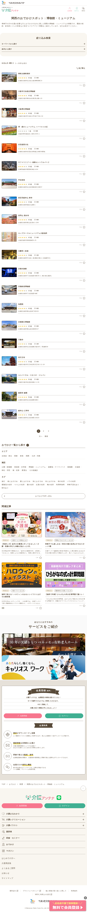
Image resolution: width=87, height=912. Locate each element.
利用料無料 (60, 484)
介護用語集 (6, 863)
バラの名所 (71, 481)
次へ (40, 436)
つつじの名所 (19, 484)
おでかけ (10, 844)
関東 (16, 456)
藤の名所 (30, 484)
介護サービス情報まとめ (19, 540)
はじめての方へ (8, 858)
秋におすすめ (38, 481)
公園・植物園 (7, 467)
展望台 (24, 470)
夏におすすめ (25, 481)
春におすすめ (12, 481)
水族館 (77, 467)
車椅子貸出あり (73, 484)
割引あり (5, 488)
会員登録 (69, 10)
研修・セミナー (13, 838)
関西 (27, 456)
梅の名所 (50, 484)
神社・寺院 (6, 470)
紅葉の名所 (40, 484)
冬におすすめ (50, 481)
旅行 (3, 481)
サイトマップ (7, 878)
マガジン (10, 851)
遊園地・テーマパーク (56, 467)
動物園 (70, 467)
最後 (46, 436)
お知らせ (5, 873)
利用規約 (74, 891)
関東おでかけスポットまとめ (64, 540)
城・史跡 (16, 470)
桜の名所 (61, 481)
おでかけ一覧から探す (14, 445)
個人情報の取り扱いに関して (56, 891)
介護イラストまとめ (18, 590)
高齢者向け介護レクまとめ (63, 590)
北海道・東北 (7, 456)
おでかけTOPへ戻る (43, 496)
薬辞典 (9, 832)
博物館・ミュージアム (37, 467)
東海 (21, 456)
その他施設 (33, 470)
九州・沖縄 (36, 456)
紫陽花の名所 (7, 484)
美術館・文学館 (20, 467)
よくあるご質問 (8, 868)
